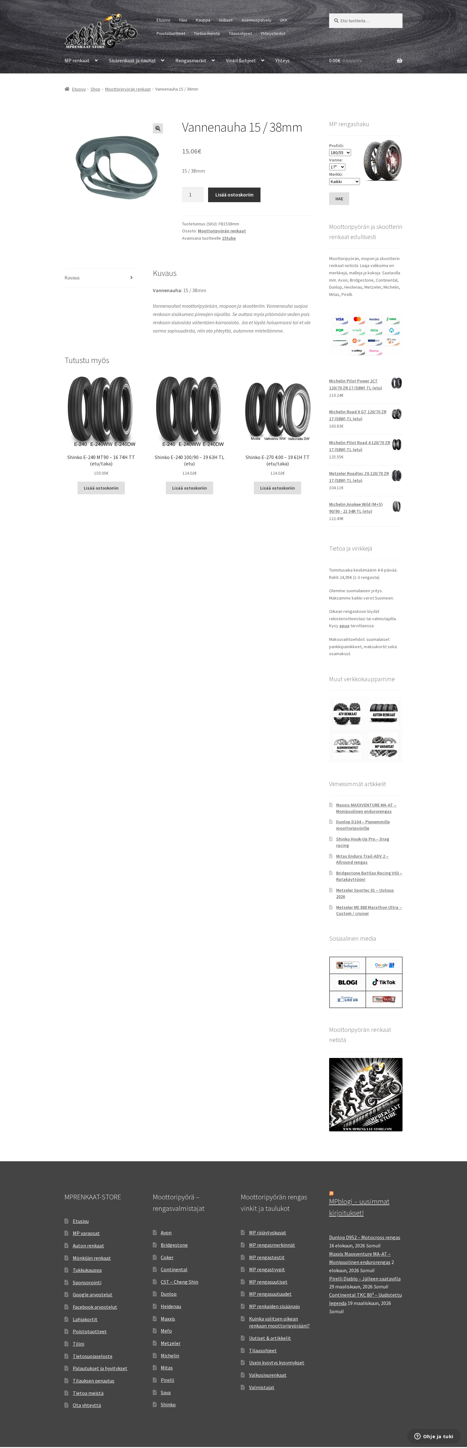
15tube (229, 238)
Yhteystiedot (273, 33)
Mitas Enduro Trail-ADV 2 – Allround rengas (362, 859)
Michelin (170, 1355)
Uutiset (226, 20)
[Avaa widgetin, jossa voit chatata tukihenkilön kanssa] (434, 1437)
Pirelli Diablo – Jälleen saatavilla (365, 1278)
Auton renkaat (88, 1245)
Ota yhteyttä (87, 1405)
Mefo (166, 1331)
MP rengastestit (267, 1257)
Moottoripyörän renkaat (128, 89)
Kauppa (203, 20)
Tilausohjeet (240, 33)
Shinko (168, 1404)
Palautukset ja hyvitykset (100, 1368)
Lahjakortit (85, 1319)
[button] (158, 128)
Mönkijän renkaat (92, 1258)
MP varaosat (86, 1233)
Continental (174, 1269)
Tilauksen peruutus (93, 1380)
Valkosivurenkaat (268, 1375)
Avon (166, 1232)
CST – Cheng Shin (179, 1282)
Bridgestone (174, 1245)
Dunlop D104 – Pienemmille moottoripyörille (363, 825)
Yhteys (282, 60)
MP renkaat (77, 60)
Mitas (167, 1367)
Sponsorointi (87, 1282)
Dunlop (169, 1294)
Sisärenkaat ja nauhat (132, 60)
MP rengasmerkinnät (272, 1245)
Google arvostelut (92, 1294)
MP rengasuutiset (268, 1282)
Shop (95, 89)
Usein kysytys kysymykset (276, 1362)
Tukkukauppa (87, 1270)
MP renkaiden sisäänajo (274, 1306)
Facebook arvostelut (95, 1307)
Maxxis (168, 1318)
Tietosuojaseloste (92, 1356)
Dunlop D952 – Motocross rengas (364, 1237)
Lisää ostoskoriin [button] (101, 488)
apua (344, 625)
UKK (284, 20)
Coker (167, 1257)
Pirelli (167, 1380)
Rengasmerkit (190, 60)
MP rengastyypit (267, 1269)
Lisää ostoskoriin (234, 194)
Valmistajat (261, 1387)
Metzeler (170, 1343)
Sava (166, 1392)
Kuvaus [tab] (72, 277)
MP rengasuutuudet (270, 1294)
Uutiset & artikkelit (270, 1338)
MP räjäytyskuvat (267, 1232)
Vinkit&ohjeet (241, 60)
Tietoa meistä (207, 33)
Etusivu (163, 20)
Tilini (183, 20)
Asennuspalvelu (256, 20)
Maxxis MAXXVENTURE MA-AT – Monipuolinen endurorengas (366, 808)
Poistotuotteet (171, 33)
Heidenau (171, 1306)
